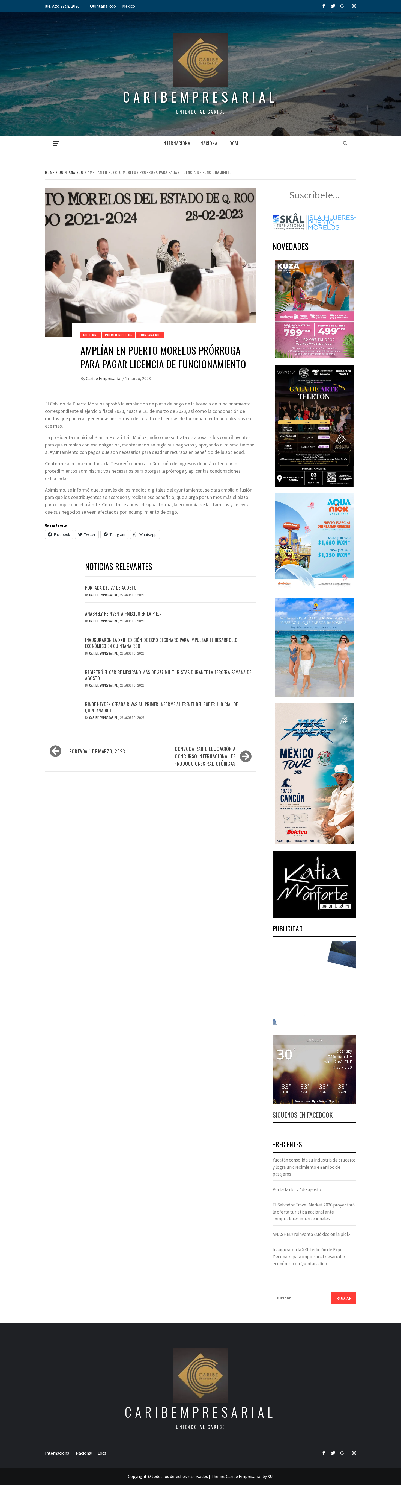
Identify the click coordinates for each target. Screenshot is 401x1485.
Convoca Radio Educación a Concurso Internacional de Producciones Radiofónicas (205, 756)
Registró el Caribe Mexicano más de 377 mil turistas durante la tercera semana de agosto (168, 675)
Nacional (209, 143)
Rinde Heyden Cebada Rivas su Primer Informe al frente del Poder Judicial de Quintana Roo (161, 707)
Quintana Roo (103, 6)
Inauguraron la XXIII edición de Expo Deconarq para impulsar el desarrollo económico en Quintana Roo (161, 643)
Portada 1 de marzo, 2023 (97, 751)
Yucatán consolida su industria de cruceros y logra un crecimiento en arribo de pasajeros (314, 1167)
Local (233, 143)
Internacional (177, 143)
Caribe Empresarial (104, 378)
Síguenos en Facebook (303, 1114)
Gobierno (90, 334)
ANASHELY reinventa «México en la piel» (123, 613)
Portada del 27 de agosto (110, 587)
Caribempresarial (200, 96)
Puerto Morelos (118, 334)
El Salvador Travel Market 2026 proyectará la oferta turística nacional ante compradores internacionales (314, 1212)
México (128, 6)
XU (270, 1476)
